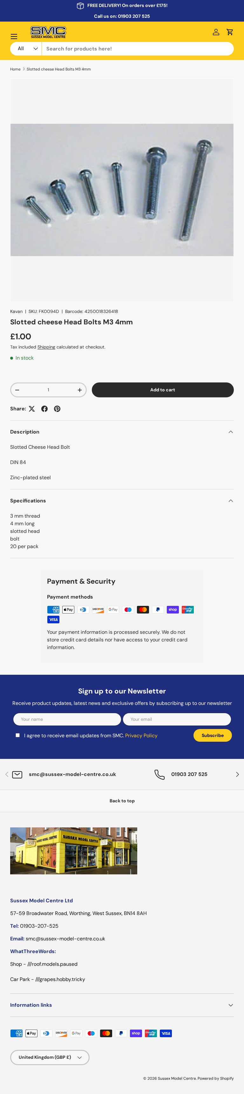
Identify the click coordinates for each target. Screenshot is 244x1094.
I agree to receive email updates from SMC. (91, 735)
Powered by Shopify (216, 1078)
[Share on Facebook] (44, 408)
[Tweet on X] (31, 408)
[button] (230, 32)
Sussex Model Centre (177, 1078)
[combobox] (122, 49)
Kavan (16, 311)
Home (15, 69)
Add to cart (162, 390)
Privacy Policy (141, 735)
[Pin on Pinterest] (57, 408)
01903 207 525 (134, 16)
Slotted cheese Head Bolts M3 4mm (59, 69)
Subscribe (213, 735)
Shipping (46, 347)
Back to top (122, 801)
